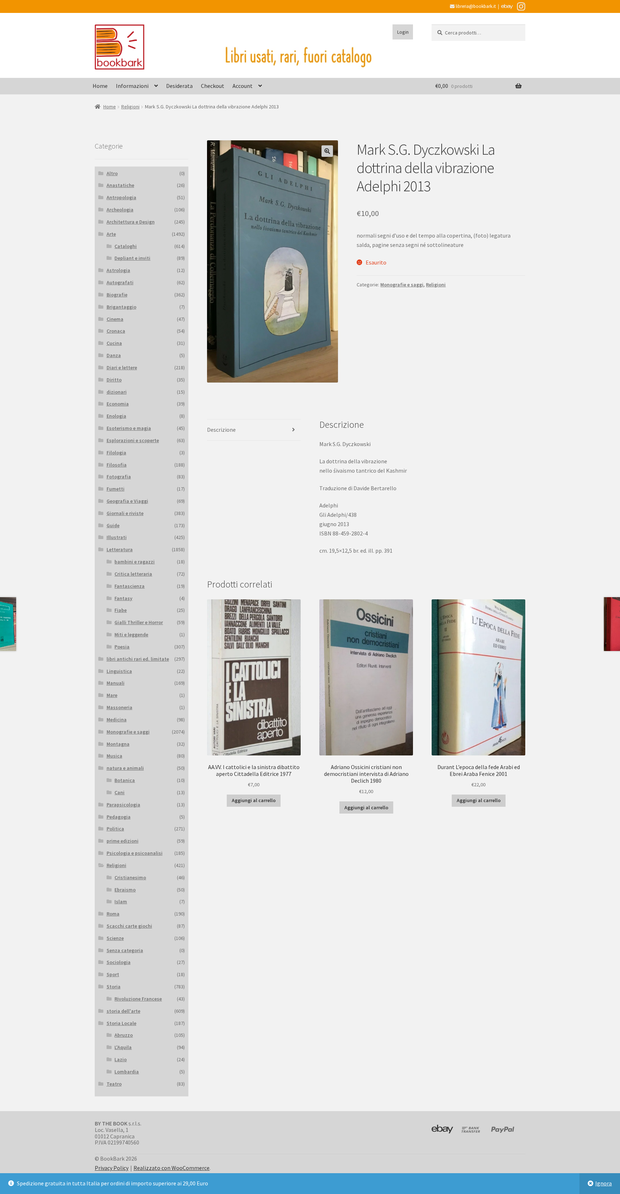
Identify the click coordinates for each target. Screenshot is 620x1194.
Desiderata (179, 85)
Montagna (118, 744)
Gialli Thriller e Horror (138, 622)
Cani (119, 792)
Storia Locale (121, 1023)
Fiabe (120, 610)
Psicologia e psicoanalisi (135, 853)
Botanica (124, 780)
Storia (114, 986)
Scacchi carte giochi (129, 926)
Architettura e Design (131, 222)
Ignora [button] (603, 1183)
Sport (113, 974)
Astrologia (118, 270)
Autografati (120, 282)
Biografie (117, 294)
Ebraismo (125, 889)
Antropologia (121, 197)
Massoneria (119, 707)
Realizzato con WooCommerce (171, 1167)
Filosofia (117, 465)
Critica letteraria (133, 574)
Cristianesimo (130, 877)
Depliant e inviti (132, 258)
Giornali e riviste (125, 513)
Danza (114, 355)
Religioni (130, 106)
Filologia (116, 452)
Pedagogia (119, 817)
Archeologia (120, 209)
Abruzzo (123, 1035)
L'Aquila (123, 1047)
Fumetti (116, 489)
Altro (112, 173)
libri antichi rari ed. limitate (138, 659)
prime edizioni (122, 841)
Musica (114, 756)
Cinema (115, 319)
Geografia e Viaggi (127, 501)
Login (403, 32)
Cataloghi (125, 246)
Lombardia (126, 1071)
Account (242, 85)
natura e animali (125, 768)
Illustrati (117, 537)
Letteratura (120, 549)
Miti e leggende (131, 634)
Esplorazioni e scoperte (133, 440)
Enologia (116, 416)
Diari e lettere (122, 367)
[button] (327, 151)
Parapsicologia (123, 804)
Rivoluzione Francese (138, 999)
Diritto (114, 379)
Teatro (114, 1084)
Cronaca (116, 331)
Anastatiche (120, 185)
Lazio (120, 1059)
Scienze (115, 938)
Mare (112, 695)
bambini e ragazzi (134, 561)
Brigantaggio (121, 307)
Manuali (116, 683)
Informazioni (132, 85)
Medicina (117, 719)
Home (100, 85)
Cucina (114, 343)
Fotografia (119, 476)
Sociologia (119, 962)
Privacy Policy (111, 1167)
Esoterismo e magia (129, 428)
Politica (115, 828)
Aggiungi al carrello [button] (254, 800)
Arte (111, 234)
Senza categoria (125, 950)
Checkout (212, 85)
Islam (120, 901)
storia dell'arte (123, 1011)
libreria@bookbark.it (475, 6)
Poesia (122, 646)
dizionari (117, 392)
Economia (118, 404)
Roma (113, 913)
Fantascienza (129, 586)
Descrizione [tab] (221, 429)
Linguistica (119, 671)
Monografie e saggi (401, 284)
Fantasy (123, 598)
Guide (113, 525)
